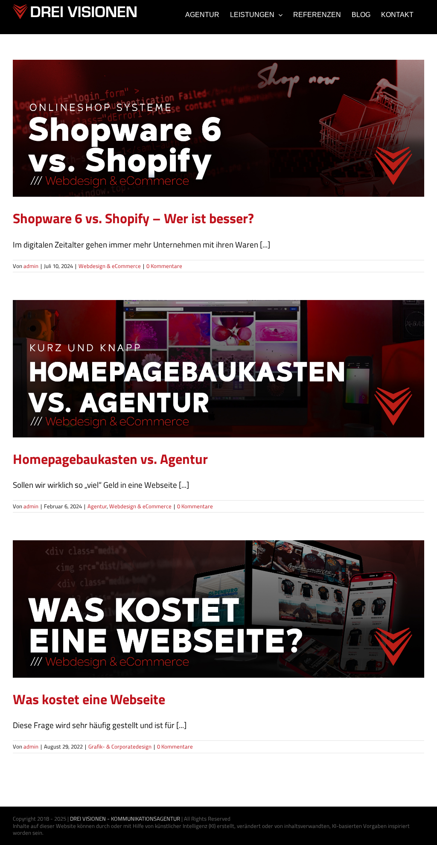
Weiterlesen (405, 266)
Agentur (186, 379)
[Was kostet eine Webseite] (218, 608)
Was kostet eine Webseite (89, 699)
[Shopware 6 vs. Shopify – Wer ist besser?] (218, 128)
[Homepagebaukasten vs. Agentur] (218, 368)
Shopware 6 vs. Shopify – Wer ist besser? (133, 218)
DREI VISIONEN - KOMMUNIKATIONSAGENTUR (125, 818)
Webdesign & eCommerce (218, 138)
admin (30, 266)
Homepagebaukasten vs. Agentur (110, 459)
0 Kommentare (164, 266)
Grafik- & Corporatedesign (218, 619)
